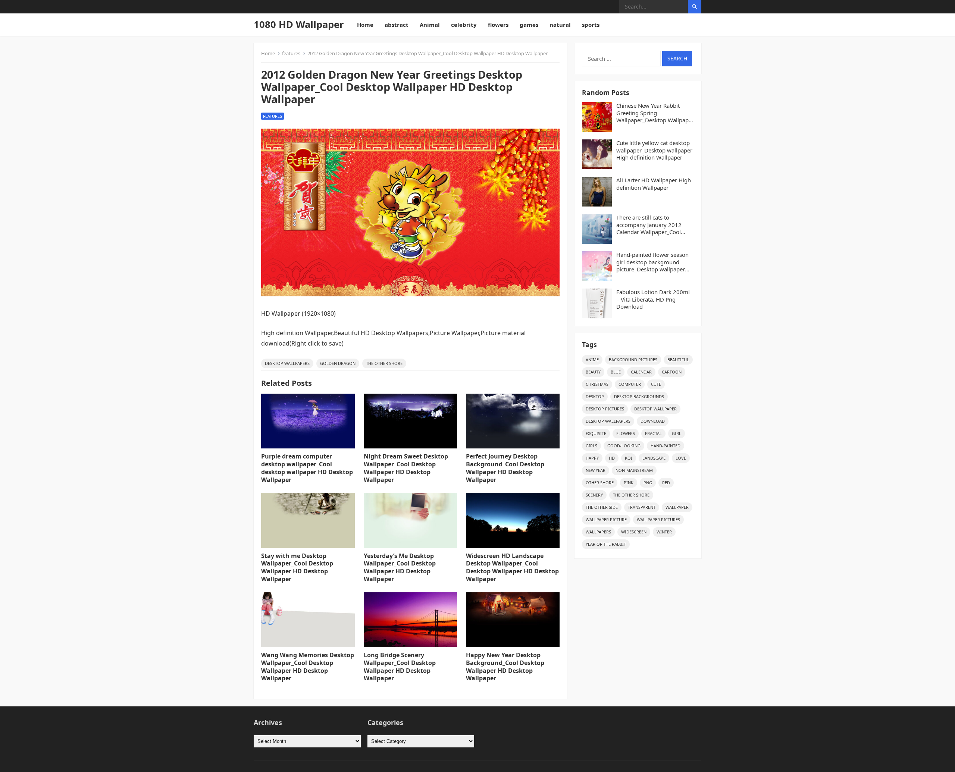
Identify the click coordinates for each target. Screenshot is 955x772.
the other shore (384, 363)
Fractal (653, 433)
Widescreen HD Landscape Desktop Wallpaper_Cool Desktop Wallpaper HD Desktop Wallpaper (512, 567)
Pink (628, 482)
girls (591, 445)
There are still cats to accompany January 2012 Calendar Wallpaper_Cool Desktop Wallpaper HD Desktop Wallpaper (649, 225)
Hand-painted (665, 445)
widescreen (633, 532)
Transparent (641, 507)
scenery (594, 495)
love (681, 458)
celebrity (464, 24)
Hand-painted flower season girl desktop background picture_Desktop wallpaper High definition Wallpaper (652, 262)
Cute (656, 384)
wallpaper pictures (658, 519)
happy (592, 458)
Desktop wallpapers (287, 363)
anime (592, 359)
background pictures (633, 359)
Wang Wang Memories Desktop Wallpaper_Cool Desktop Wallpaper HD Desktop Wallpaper (307, 666)
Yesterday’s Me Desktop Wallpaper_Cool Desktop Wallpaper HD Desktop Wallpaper (400, 567)
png (648, 482)
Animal (430, 24)
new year (595, 470)
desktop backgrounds (639, 396)
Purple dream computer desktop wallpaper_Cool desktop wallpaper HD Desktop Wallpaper (307, 467)
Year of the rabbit (606, 544)
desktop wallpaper (655, 409)
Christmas (597, 384)
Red (666, 482)
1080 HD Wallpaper (299, 24)
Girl (676, 433)
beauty (593, 372)
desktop (595, 396)
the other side (602, 507)
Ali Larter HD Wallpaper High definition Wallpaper (653, 184)
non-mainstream (634, 470)
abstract (396, 24)
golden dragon (338, 363)
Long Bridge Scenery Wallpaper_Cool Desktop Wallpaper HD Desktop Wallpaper (400, 666)
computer (630, 384)
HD (612, 458)
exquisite (596, 433)
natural (560, 24)
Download (653, 421)
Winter (664, 532)
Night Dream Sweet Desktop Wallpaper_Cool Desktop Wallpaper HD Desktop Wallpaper (406, 467)
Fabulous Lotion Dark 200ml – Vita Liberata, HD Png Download (653, 299)
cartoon (672, 372)
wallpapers (598, 532)
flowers (498, 24)
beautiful (678, 359)
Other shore (600, 482)
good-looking (624, 445)
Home (365, 24)
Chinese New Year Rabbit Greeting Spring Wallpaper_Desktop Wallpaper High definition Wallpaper (655, 113)
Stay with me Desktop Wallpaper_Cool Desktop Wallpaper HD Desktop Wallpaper (297, 567)
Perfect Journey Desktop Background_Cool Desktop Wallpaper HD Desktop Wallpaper (505, 467)
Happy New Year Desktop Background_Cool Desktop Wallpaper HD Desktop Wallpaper (505, 666)
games (529, 24)
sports (590, 24)
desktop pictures (605, 409)
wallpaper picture (606, 519)
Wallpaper (677, 507)
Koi (628, 458)
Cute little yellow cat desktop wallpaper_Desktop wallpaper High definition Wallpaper (654, 150)
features (291, 53)
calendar (641, 372)
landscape (654, 458)
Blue (616, 372)
